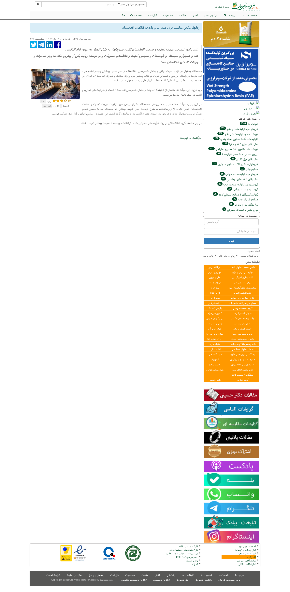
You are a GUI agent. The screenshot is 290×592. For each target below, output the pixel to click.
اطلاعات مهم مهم (247, 546)
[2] (57, 100)
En (123, 15)
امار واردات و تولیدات (245, 550)
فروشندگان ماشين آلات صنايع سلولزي (234, 149)
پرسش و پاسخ (96, 575)
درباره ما (239, 575)
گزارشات (152, 15)
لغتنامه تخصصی (161, 580)
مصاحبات (168, 15)
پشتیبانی (171, 575)
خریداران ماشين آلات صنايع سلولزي (235, 164)
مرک (194, 564)
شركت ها (249, 124)
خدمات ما (223, 575)
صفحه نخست (250, 15)
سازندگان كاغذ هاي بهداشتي (240, 179)
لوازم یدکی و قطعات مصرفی (241, 210)
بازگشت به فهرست (190, 138)
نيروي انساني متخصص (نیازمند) (238, 154)
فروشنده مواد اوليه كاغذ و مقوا (238, 134)
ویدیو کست (192, 560)
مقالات (183, 15)
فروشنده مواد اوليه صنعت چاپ (238, 184)
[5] (69, 100)
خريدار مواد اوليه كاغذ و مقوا (239, 129)
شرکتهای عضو (211, 15)
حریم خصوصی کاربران (229, 580)
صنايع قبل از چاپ (246, 199)
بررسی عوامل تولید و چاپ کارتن (182, 553)
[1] (54, 100)
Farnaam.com (106, 579)
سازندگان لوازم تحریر (244, 204)
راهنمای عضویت (203, 580)
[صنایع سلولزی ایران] (245, 6)
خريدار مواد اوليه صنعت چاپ (239, 174)
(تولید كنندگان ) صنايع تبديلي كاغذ (236, 194)
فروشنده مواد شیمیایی (243, 189)
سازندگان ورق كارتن (245, 159)
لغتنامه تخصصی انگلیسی (134, 580)
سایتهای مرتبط (74, 575)
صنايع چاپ (249, 169)
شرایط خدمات (53, 575)
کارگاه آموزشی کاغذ (188, 546)
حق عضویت (182, 580)
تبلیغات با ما (188, 575)
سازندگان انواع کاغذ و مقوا (241, 144)
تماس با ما (206, 575)
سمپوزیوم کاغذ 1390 (187, 557)
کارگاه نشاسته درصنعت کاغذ (183, 550)
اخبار (195, 15)
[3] (61, 100)
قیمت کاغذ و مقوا (247, 553)
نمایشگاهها (246, 560)
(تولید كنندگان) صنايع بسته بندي (236, 139)
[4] (65, 100)
